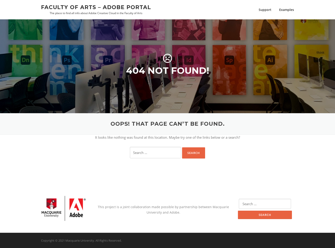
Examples (286, 10)
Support (265, 10)
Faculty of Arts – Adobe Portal (96, 7)
